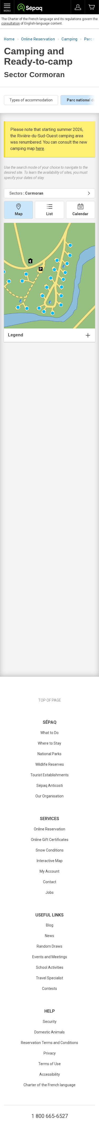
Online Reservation (38, 39)
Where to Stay (49, 743)
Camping (70, 39)
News (49, 936)
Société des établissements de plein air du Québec (29, 8)
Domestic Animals (49, 1032)
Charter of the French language (49, 1085)
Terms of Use (49, 1064)
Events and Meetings (49, 957)
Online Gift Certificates (49, 840)
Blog (49, 925)
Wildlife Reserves (49, 764)
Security (49, 1021)
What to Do (49, 733)
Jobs (49, 892)
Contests (49, 988)
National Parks (49, 754)
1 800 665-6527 (49, 1116)
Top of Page (49, 700)
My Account (49, 871)
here (40, 148)
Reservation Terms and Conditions (49, 1043)
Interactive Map (50, 861)
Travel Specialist (49, 978)
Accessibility (49, 1074)
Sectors (26, 193)
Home (9, 39)
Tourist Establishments (49, 775)
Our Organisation (49, 796)
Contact (49, 882)
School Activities (49, 967)
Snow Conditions (50, 850)
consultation (10, 23)
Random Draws (49, 946)
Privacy (50, 1053)
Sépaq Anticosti (49, 785)
